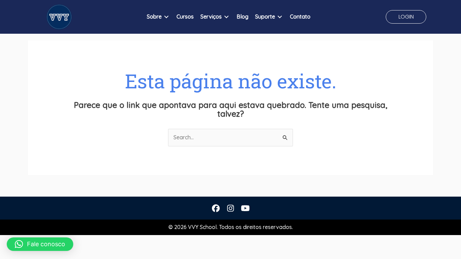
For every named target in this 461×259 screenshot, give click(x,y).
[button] (406, 17)
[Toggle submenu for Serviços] (226, 17)
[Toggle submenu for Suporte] (280, 17)
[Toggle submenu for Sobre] (166, 17)
